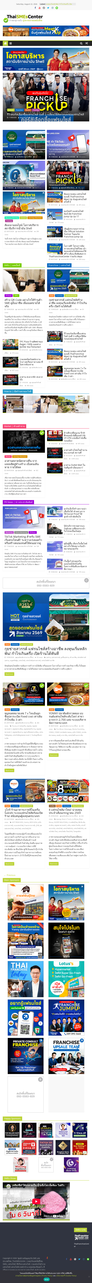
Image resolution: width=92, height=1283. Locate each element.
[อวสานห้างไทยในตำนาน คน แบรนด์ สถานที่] (55, 449)
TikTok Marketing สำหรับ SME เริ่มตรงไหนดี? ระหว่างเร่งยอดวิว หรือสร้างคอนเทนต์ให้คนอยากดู (47, 112)
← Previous (9, 875)
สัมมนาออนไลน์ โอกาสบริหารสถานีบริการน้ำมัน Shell (22, 226)
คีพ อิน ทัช (81, 822)
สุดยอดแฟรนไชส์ (71, 295)
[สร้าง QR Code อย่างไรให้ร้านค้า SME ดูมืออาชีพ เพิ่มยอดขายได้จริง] (24, 270)
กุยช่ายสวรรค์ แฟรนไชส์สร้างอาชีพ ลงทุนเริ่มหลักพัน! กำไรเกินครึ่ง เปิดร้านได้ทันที (24, 152)
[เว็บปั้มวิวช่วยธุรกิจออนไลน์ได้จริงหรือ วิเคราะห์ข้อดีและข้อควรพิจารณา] (55, 560)
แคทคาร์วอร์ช (75, 825)
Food (51, 295)
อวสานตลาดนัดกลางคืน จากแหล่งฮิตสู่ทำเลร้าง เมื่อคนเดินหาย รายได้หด (22, 464)
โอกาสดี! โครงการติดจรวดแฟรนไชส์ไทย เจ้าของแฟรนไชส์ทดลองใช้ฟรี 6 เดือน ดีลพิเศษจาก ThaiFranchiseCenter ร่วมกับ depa (67, 251)
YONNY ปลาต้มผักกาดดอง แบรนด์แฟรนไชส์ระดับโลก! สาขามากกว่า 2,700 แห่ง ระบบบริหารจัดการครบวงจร (67, 718)
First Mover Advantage (63, 729)
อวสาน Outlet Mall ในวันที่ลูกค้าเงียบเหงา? (74, 466)
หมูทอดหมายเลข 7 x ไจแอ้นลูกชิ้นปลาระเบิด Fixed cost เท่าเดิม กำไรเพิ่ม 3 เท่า (75, 372)
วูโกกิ (37, 825)
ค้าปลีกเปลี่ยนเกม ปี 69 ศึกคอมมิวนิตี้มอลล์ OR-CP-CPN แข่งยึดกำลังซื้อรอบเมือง (75, 436)
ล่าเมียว (51, 825)
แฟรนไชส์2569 (78, 828)
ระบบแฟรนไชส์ (18, 825)
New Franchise (78, 806)
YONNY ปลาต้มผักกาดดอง (63, 732)
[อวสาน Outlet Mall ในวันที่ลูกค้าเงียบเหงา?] (55, 464)
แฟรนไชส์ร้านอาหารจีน (75, 735)
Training (9, 221)
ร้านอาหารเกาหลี (29, 825)
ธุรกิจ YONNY (76, 732)
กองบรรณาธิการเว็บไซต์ (27, 117)
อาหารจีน (64, 735)
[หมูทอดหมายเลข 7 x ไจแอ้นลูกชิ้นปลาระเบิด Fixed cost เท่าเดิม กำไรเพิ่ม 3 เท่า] (55, 367)
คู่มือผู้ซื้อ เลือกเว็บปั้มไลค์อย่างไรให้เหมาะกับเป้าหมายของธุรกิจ (75, 546)
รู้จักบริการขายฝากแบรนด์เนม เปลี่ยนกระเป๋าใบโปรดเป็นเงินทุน (74, 528)
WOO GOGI (33, 822)
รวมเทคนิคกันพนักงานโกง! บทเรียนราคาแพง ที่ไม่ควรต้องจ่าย (31, 362)
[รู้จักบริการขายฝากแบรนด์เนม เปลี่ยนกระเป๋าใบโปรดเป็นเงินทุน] (55, 525)
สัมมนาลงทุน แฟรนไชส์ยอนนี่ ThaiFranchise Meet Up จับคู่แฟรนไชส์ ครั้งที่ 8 (75, 197)
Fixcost (14, 726)
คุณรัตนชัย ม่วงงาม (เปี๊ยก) (24, 157)
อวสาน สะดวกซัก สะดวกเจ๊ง (31, 378)
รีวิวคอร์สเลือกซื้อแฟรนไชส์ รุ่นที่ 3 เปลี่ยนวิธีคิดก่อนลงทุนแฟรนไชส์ (59, 5)
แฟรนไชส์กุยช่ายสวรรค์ (33, 660)
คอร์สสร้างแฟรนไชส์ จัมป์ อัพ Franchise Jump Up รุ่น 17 (73, 214)
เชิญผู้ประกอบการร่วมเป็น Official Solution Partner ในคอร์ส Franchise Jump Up (74, 232)
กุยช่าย (48, 657)
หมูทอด (29, 726)
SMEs (16, 295)
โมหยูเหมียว (77, 831)
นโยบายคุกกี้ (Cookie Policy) (66, 1276)
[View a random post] (86, 43)
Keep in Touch (66, 819)
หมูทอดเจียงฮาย (18, 732)
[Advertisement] (66, 1094)
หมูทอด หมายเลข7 (60, 825)
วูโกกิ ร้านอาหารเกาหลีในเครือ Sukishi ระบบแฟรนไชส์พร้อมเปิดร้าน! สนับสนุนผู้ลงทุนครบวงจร (24, 813)
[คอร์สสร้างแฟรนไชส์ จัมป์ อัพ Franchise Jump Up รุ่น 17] (55, 210)
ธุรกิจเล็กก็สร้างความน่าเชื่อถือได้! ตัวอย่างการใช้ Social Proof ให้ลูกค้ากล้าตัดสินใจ (24, 183)
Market (8, 456)
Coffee (52, 806)
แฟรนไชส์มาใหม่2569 (65, 831)
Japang (58, 819)
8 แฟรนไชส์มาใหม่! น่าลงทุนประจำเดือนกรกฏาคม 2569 (65, 811)
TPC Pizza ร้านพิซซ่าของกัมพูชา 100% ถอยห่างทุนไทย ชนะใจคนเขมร (31, 344)
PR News (35, 107)
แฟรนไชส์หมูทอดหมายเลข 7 (22, 735)
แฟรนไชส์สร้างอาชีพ (47, 660)
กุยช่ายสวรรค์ (56, 657)
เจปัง (68, 825)
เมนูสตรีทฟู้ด (14, 660)
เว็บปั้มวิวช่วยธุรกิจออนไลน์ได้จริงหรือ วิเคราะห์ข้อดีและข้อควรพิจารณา (75, 565)
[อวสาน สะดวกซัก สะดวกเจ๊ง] (10, 376)
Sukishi (26, 822)
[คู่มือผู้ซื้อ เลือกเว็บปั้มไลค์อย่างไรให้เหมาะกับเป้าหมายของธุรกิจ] (55, 542)
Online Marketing (23, 107)
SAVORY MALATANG (61, 822)
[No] (89, 1276)
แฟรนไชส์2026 (68, 828)
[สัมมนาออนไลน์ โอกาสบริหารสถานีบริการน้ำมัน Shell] (24, 193)
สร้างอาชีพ (73, 657)
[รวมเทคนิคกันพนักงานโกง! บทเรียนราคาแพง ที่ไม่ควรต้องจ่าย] (10, 358)
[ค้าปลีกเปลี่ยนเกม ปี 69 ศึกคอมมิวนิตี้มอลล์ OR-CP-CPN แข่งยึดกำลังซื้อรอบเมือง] (55, 431)
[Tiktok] (44, 8)
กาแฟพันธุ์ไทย (73, 822)
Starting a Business (35, 218)
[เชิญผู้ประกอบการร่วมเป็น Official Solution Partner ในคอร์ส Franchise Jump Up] (55, 227)
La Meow (75, 819)
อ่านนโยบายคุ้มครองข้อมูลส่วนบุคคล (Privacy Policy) (34, 1276)
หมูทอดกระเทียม (18, 729)
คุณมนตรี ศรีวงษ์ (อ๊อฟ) (67, 188)
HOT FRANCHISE (17, 822)
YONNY (51, 732)
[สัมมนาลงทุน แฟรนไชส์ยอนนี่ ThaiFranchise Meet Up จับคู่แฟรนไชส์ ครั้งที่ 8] (55, 193)
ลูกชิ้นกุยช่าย (65, 657)
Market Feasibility (78, 729)
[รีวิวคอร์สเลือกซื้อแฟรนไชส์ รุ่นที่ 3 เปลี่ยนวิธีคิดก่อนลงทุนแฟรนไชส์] (68, 162)
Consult (23, 218)
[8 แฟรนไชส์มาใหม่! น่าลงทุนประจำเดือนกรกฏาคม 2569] (68, 780)
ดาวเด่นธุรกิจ (21, 726)
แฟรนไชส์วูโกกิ (26, 829)
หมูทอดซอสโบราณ (30, 729)
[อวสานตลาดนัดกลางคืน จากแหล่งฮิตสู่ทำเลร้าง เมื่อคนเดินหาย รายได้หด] (24, 431)
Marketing (11, 107)
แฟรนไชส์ (22, 660)
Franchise (59, 295)
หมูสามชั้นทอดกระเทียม (31, 732)
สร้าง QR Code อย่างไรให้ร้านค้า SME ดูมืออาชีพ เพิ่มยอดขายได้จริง (23, 303)
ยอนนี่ (58, 735)
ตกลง (47, 1279)
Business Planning (12, 218)
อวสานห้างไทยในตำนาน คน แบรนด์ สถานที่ (75, 451)
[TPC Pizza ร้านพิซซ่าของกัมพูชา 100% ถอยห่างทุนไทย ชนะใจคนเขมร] (10, 340)
